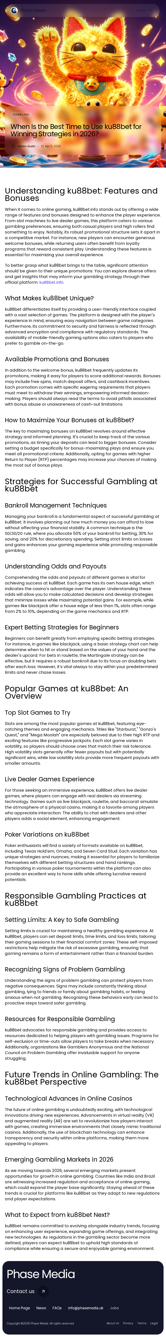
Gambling (21, 114)
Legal (154, 1323)
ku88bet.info (51, 282)
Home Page (19, 1307)
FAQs (57, 1307)
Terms (141, 1323)
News (41, 1307)
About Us (112, 1323)
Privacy (128, 1323)
